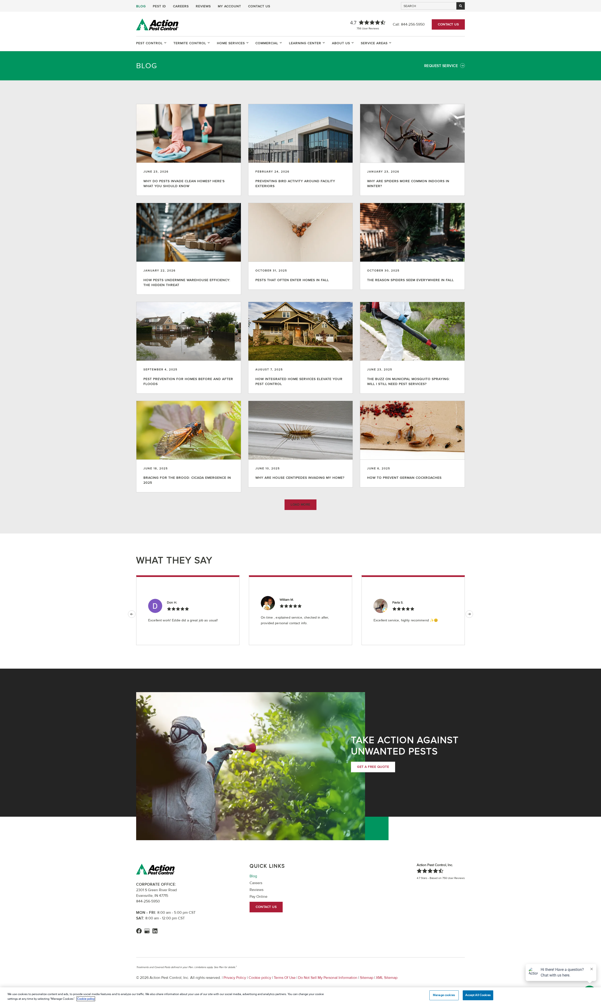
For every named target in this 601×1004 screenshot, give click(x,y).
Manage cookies (444, 995)
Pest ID (159, 6)
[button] (300, 504)
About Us (341, 43)
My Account (229, 6)
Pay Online (258, 896)
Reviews (203, 6)
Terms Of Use (285, 977)
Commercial (266, 43)
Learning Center (305, 43)
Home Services (231, 43)
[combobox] (428, 6)
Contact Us (259, 6)
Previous (131, 614)
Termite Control (189, 43)
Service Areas (374, 43)
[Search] (460, 6)
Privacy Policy (234, 977)
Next (469, 614)
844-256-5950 (413, 24)
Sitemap (366, 977)
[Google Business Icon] (147, 931)
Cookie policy (260, 977)
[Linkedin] (155, 931)
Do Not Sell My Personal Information (327, 977)
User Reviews (368, 28)
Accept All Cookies (478, 995)
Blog (141, 6)
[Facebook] (139, 931)
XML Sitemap (386, 977)
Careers (181, 6)
